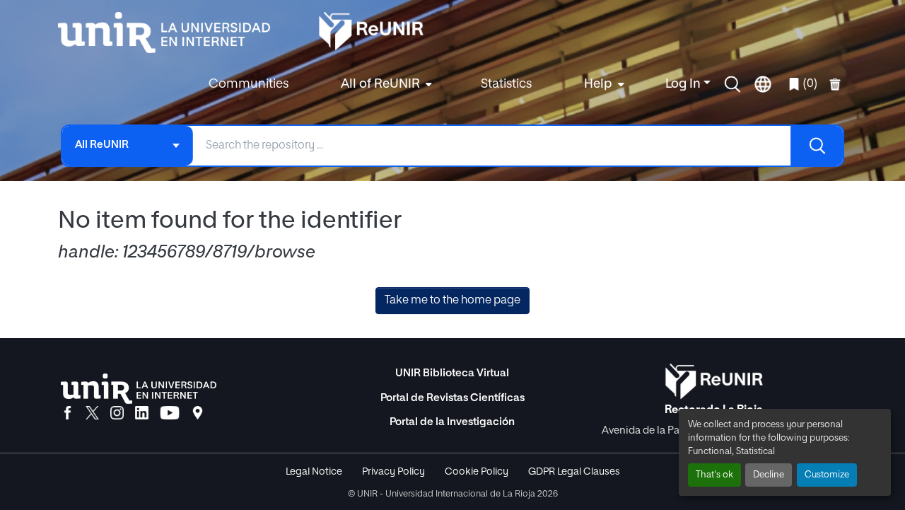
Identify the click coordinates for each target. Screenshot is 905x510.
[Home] (171, 32)
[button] (732, 84)
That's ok (714, 475)
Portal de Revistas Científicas (452, 398)
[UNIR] (138, 388)
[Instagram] (117, 414)
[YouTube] (170, 414)
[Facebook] (67, 414)
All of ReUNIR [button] (380, 84)
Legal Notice (314, 472)
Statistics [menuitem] (506, 84)
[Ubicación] (197, 414)
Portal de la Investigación (452, 422)
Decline (768, 475)
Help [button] (598, 84)
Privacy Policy (393, 472)
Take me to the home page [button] (452, 300)
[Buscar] (816, 146)
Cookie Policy (476, 472)
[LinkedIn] (141, 414)
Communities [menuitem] (248, 84)
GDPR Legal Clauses (574, 472)
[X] (92, 414)
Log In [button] (684, 84)
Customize (827, 475)
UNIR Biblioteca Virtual (452, 373)
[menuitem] (384, 84)
